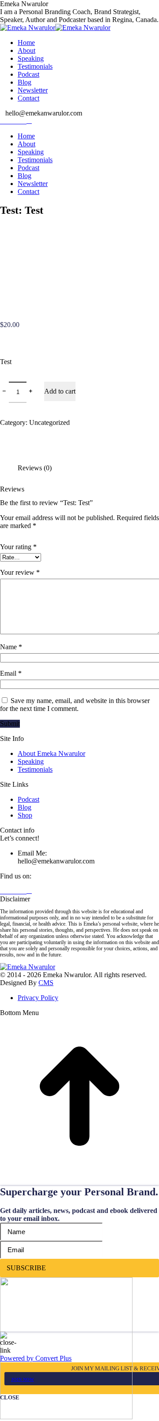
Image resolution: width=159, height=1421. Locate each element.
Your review (20, 572)
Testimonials (35, 769)
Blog (24, 807)
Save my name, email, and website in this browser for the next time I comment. (75, 704)
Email (11, 673)
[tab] (88, 463)
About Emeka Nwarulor (51, 753)
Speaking (31, 761)
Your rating (18, 547)
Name (11, 647)
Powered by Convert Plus (36, 1358)
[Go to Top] (79, 1173)
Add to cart (60, 391)
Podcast (28, 799)
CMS (45, 982)
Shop (25, 815)
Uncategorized (49, 422)
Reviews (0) (35, 468)
